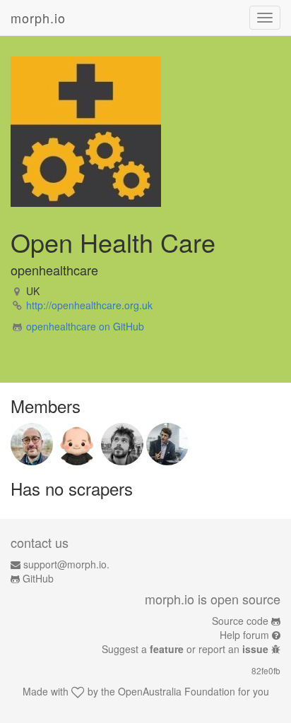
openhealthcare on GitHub (85, 326)
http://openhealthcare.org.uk (89, 305)
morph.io (38, 17)
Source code (240, 621)
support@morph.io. (66, 564)
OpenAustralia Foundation (176, 691)
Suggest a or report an (185, 649)
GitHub (38, 578)
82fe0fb (265, 670)
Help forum (244, 635)
